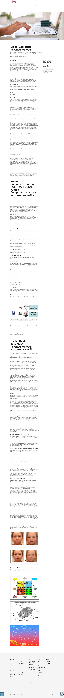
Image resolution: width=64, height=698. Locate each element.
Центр (22, 5)
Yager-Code (31, 684)
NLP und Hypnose (32, 669)
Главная (22, 10)
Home (12, 5)
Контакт (31, 5)
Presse (39, 10)
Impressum (28, 10)
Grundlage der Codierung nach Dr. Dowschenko (31, 677)
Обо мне (17, 5)
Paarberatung (31, 667)
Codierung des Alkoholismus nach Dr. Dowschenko (31, 681)
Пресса (26, 5)
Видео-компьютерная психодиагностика (40, 662)
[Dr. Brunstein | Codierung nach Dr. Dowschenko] (13, 2)
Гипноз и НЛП (40, 670)
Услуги (17, 10)
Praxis (42, 5)
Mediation (31, 671)
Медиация (40, 672)
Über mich (37, 5)
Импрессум (49, 667)
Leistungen (34, 10)
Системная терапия (41, 665)
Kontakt (12, 10)
